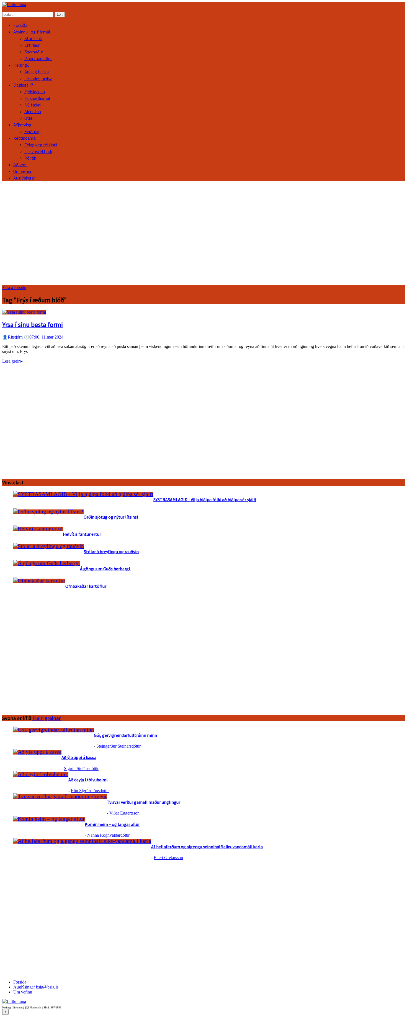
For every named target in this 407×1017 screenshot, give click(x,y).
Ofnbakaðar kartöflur (85, 586)
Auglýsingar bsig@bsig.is (35, 987)
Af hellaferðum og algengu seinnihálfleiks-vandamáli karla (207, 846)
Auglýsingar (24, 178)
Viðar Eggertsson (124, 813)
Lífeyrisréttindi (38, 151)
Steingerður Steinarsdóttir (118, 746)
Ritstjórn (12, 337)
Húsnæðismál (37, 98)
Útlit (28, 118)
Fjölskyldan (34, 91)
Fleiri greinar (46, 718)
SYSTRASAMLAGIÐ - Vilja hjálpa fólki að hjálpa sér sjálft (204, 499)
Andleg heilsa (36, 71)
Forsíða (20, 25)
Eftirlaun (32, 45)
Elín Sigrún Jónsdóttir (90, 790)
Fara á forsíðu (14, 287)
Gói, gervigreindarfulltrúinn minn (125, 735)
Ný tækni (32, 105)
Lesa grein (12, 361)
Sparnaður (33, 51)
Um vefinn (22, 171)
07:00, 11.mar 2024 (43, 337)
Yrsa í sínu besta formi (32, 324)
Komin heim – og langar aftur (112, 824)
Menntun (32, 111)
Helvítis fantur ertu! (82, 534)
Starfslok (33, 38)
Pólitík (30, 158)
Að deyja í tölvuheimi (88, 779)
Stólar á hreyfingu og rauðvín (111, 551)
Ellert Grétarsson (168, 857)
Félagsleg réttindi (40, 144)
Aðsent (20, 164)
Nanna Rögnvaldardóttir (108, 835)
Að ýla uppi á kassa (78, 757)
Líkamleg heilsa (38, 78)
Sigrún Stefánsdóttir (81, 768)
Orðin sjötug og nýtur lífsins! (111, 517)
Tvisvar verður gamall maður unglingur (143, 802)
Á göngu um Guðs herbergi (105, 568)
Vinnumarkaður (38, 58)
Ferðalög (32, 131)
